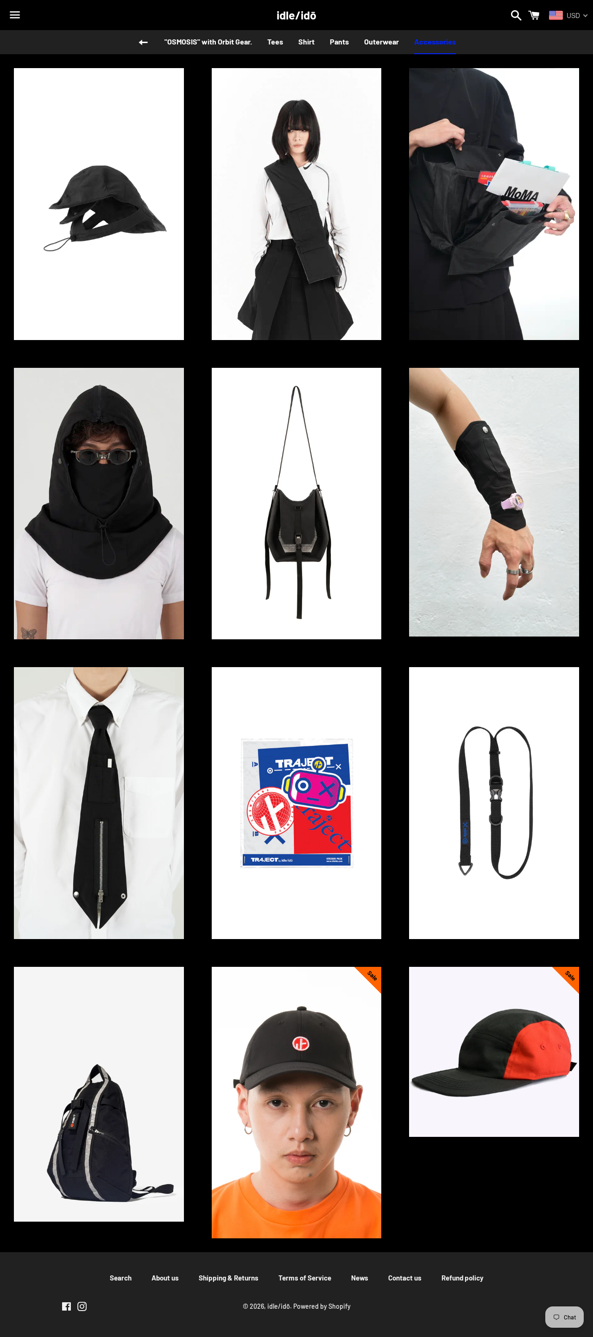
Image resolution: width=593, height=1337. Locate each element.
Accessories (435, 41)
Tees (275, 41)
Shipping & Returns (229, 1278)
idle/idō (296, 15)
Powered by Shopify (322, 1306)
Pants (339, 41)
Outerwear (381, 41)
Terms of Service (304, 1278)
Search (121, 1278)
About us (165, 1278)
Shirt (306, 41)
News (359, 1278)
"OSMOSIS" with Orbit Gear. (208, 41)
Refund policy (463, 1278)
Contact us (405, 1278)
